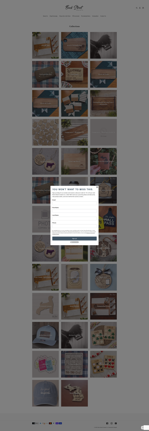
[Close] (97, 187)
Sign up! (74, 238)
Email (54, 200)
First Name (55, 207)
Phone (54, 222)
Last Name (55, 215)
